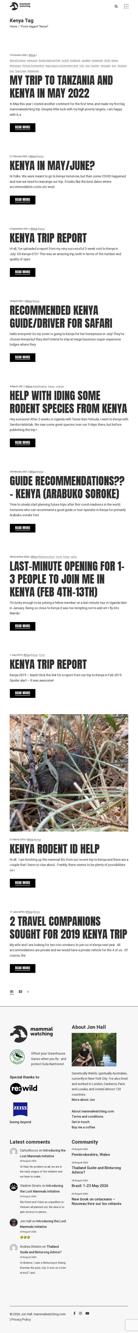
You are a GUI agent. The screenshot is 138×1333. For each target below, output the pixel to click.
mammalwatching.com (50, 1314)
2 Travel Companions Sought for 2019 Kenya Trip (68, 927)
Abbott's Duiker (18, 60)
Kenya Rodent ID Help (55, 849)
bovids (65, 60)
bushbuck (75, 60)
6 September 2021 (19, 228)
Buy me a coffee (83, 1127)
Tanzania (121, 65)
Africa (32, 55)
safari (74, 556)
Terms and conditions (87, 1116)
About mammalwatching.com (93, 1111)
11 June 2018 (17, 912)
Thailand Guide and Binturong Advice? (96, 1170)
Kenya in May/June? (52, 165)
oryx (87, 65)
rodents (60, 386)
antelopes (32, 60)
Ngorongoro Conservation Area (62, 65)
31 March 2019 (17, 839)
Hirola (107, 60)
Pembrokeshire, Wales (91, 1154)
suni (114, 65)
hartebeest (97, 60)
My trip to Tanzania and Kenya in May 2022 (61, 86)
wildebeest (33, 71)
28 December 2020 (19, 556)
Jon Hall (25, 1221)
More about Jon (83, 1100)
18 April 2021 (16, 301)
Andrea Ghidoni (31, 1246)
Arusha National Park (49, 60)
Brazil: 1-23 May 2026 (90, 1186)
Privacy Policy (21, 1319)
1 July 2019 (15, 655)
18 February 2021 (18, 471)
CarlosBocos (29, 1150)
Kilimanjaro (15, 65)
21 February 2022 (18, 156)
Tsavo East (20, 71)
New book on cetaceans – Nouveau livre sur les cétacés (96, 1201)
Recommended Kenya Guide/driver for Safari (61, 316)
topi (12, 71)
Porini (42, 655)
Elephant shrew (47, 556)
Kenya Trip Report (48, 238)
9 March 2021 (17, 386)
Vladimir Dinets (30, 1186)
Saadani (95, 65)
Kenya (115, 60)
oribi (81, 65)
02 (20, 991)
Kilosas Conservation (33, 65)
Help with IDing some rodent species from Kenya (68, 402)
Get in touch (80, 1122)
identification (40, 386)
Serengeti (106, 65)
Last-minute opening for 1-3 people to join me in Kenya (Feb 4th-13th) (67, 579)
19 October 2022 (18, 55)
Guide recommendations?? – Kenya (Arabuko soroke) (67, 487)
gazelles (86, 60)
